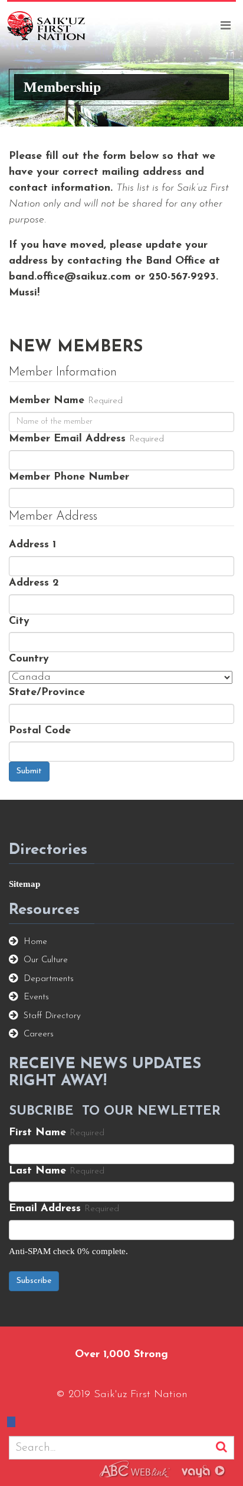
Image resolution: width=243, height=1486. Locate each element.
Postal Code (40, 731)
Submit (29, 771)
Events (36, 997)
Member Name (46, 400)
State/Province (47, 692)
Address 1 (32, 545)
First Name (37, 1133)
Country (29, 659)
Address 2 (34, 583)
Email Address (45, 1209)
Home (35, 942)
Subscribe (34, 1280)
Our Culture (46, 960)
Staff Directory (52, 1016)
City (19, 621)
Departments (49, 979)
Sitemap (24, 884)
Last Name (37, 1171)
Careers (39, 1034)
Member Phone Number (69, 477)
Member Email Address (67, 439)
